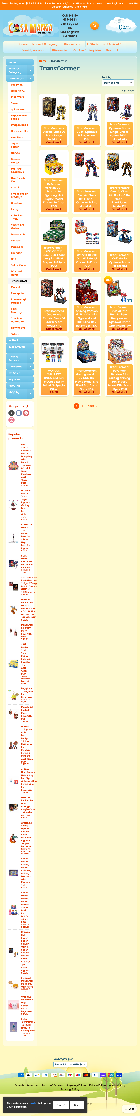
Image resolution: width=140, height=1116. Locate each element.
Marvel (15, 287)
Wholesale (61, 50)
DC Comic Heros (17, 273)
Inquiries (95, 50)
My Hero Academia (17, 170)
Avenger (16, 253)
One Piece (17, 137)
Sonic (14, 103)
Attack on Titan (17, 217)
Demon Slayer (15, 160)
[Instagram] (11, 420)
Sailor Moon (18, 265)
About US (111, 50)
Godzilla (16, 187)
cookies (33, 1103)
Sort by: (107, 77)
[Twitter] (11, 413)
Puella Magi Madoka (18, 301)
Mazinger (17, 247)
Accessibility (117, 1085)
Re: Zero (16, 240)
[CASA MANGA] (31, 26)
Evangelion (18, 293)
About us (32, 1085)
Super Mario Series (19, 117)
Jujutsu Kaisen (15, 145)
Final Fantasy (16, 310)
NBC (13, 259)
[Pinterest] (26, 413)
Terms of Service (52, 1085)
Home (23, 44)
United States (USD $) (68, 1064)
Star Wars (17, 97)
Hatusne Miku (19, 131)
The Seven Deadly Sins (18, 320)
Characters (74, 44)
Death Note (18, 234)
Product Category (47, 44)
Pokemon (17, 84)
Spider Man (18, 109)
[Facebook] (19, 413)
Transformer (19, 281)
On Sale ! (79, 50)
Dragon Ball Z (19, 125)
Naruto (15, 153)
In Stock (92, 44)
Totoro (15, 334)
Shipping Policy (76, 1085)
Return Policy (97, 1085)
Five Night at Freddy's (19, 195)
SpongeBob (18, 327)
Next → (92, 406)
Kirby (14, 209)
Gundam (16, 203)
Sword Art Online (17, 226)
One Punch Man (18, 179)
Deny (77, 1105)
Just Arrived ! (111, 44)
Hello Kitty (18, 91)
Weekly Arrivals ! (36, 50)
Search (19, 1085)
